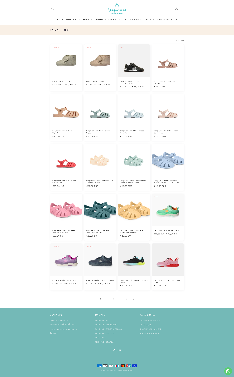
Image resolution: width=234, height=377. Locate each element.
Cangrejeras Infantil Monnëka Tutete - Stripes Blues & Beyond (166, 182)
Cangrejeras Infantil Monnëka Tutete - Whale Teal (97, 231)
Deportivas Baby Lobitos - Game (166, 230)
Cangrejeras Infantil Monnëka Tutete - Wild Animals (131, 231)
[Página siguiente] (133, 299)
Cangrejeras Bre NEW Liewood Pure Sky (132, 132)
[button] (52, 8)
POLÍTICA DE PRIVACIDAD (150, 329)
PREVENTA (99, 338)
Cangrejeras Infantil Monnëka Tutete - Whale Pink (63, 231)
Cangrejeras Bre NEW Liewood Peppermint (98, 132)
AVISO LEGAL (145, 325)
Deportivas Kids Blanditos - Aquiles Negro (134, 281)
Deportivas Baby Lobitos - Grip (64, 280)
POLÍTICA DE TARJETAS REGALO (108, 329)
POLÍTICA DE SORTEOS (104, 333)
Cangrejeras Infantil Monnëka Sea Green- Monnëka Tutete (133, 182)
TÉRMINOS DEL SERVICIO (150, 320)
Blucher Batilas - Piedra (61, 81)
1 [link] (100, 299)
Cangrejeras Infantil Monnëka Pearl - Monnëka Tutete (99, 182)
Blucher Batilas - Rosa (95, 81)
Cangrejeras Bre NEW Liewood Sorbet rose (166, 132)
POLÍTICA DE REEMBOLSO (106, 325)
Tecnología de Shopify (125, 370)
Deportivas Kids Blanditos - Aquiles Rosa (167, 281)
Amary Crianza (112, 370)
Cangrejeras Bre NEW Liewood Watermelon (64, 182)
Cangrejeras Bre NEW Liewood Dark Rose (166, 82)
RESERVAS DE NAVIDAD (105, 342)
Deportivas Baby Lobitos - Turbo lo (100, 280)
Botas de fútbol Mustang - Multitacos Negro (130, 82)
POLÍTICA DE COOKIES (149, 333)
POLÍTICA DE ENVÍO (103, 320)
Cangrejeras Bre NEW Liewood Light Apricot (64, 132)
